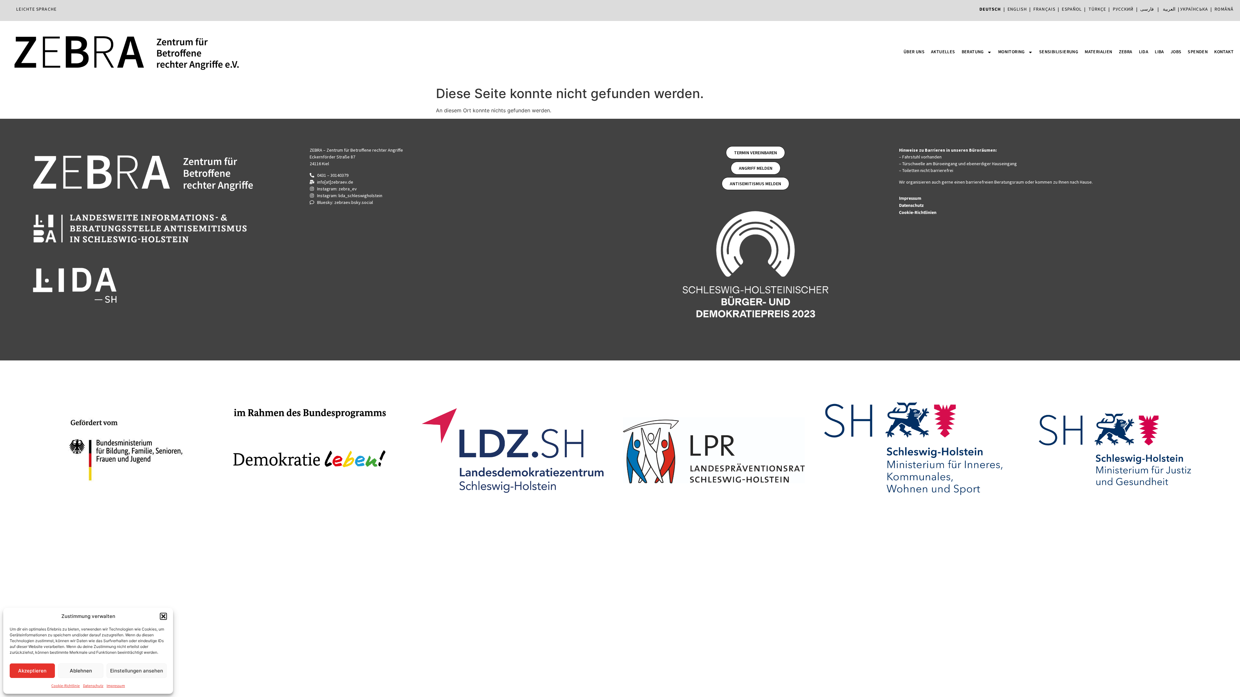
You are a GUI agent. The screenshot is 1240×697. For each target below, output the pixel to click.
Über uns (914, 52)
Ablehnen (81, 671)
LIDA (1144, 52)
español (1073, 9)
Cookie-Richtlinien (918, 212)
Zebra (1125, 52)
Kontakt (1224, 52)
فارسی (1147, 9)
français (1044, 9)
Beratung (973, 52)
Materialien (1098, 52)
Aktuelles (943, 52)
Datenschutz (93, 686)
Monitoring (1011, 52)
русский (1123, 9)
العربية (1169, 9)
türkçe (1097, 9)
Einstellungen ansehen (136, 671)
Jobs (1176, 52)
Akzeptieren (32, 671)
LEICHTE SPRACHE (36, 9)
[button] (163, 616)
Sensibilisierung (1058, 52)
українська (1194, 9)
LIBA (1159, 52)
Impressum (116, 686)
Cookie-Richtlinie (65, 686)
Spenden (1198, 52)
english (1017, 9)
